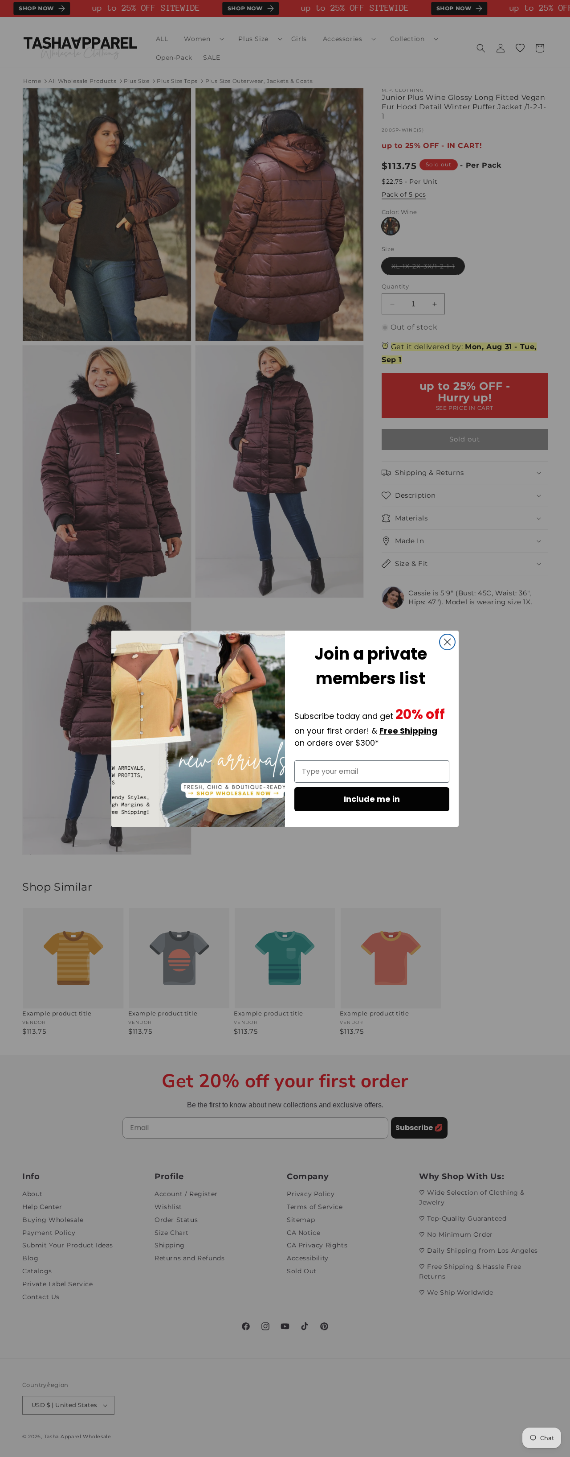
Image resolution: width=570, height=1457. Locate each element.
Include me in (372, 799)
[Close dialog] (447, 642)
